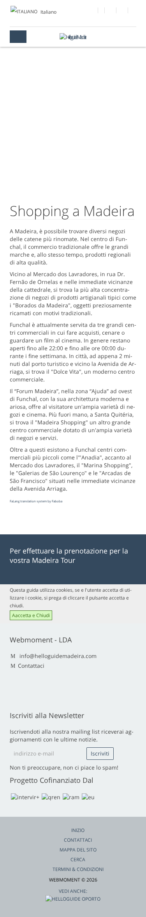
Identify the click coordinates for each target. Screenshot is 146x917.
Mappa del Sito (78, 849)
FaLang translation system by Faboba (36, 501)
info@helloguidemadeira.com (58, 656)
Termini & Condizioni (78, 869)
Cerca (77, 859)
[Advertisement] (73, 134)
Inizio (77, 830)
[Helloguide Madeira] (73, 37)
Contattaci (31, 665)
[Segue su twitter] (110, 11)
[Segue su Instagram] (122, 11)
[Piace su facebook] (92, 11)
